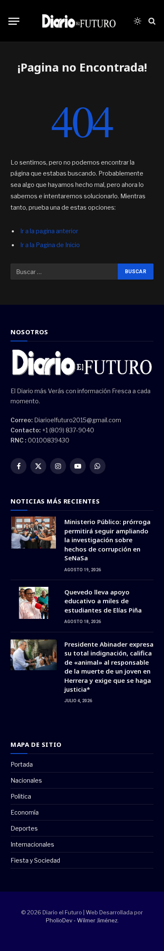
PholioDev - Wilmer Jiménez (81, 920)
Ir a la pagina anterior (49, 231)
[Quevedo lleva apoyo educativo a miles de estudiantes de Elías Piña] (34, 603)
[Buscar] (151, 21)
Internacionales (32, 844)
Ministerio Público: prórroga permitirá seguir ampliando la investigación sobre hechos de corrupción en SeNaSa (107, 539)
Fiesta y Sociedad (35, 860)
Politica (21, 796)
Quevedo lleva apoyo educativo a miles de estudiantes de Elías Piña (103, 601)
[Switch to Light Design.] (137, 21)
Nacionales (26, 780)
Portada (22, 764)
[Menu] (13, 21)
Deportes (24, 828)
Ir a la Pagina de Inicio (50, 245)
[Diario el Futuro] (79, 21)
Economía (25, 812)
